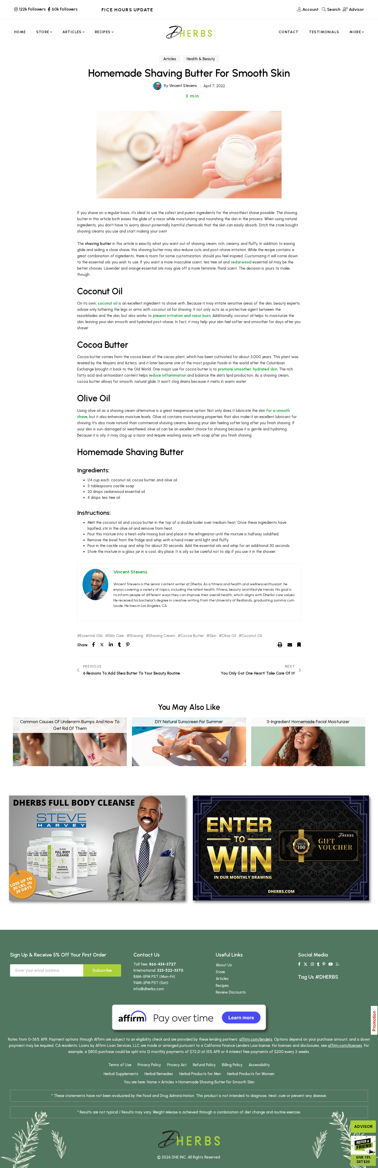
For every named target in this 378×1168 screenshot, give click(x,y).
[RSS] (337, 964)
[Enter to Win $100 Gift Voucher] (281, 847)
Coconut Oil (251, 636)
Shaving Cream (162, 636)
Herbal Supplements (121, 1074)
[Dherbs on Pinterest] (323, 964)
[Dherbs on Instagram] (312, 964)
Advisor (363, 1126)
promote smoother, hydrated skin (247, 369)
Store (220, 972)
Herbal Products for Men (200, 1074)
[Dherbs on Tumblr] (318, 964)
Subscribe (102, 970)
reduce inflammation (167, 375)
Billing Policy (232, 1065)
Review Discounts (231, 992)
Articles (169, 59)
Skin (212, 636)
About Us (224, 965)
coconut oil (108, 303)
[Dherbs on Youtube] (330, 964)
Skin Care (116, 636)
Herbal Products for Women (250, 1074)
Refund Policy (204, 1065)
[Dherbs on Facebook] (299, 964)
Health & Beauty (201, 59)
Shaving (136, 636)
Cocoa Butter (192, 636)
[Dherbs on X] (305, 964)
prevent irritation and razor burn (182, 315)
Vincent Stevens (183, 85)
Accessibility (259, 1065)
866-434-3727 (162, 964)
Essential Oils (91, 636)
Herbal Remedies (159, 1074)
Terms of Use (119, 1065)
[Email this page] (289, 645)
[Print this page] (280, 645)
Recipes (222, 985)
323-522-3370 (170, 970)
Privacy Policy (149, 1065)
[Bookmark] (299, 645)
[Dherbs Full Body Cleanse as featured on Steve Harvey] (97, 847)
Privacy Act (177, 1065)
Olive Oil (229, 636)
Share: (82, 645)
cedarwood (241, 262)
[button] (189, 96)
